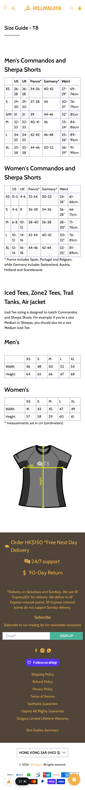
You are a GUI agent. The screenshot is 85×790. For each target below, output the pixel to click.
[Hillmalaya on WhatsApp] (49, 652)
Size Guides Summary (42, 730)
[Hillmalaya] (42, 8)
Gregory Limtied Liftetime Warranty (42, 718)
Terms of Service (42, 696)
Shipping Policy (42, 674)
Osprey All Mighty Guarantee (42, 711)
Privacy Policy (42, 689)
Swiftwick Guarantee (43, 704)
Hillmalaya (35, 764)
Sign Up (66, 636)
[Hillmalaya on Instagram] (42, 652)
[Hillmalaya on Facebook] (36, 652)
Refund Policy (42, 682)
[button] (12, 8)
